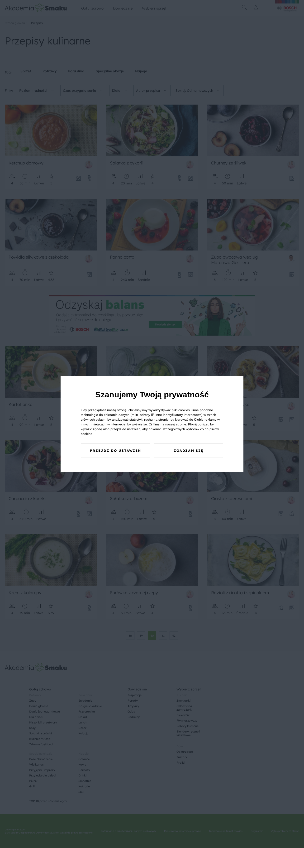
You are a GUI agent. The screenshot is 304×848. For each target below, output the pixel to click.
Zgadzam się (188, 450)
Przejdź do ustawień (115, 450)
